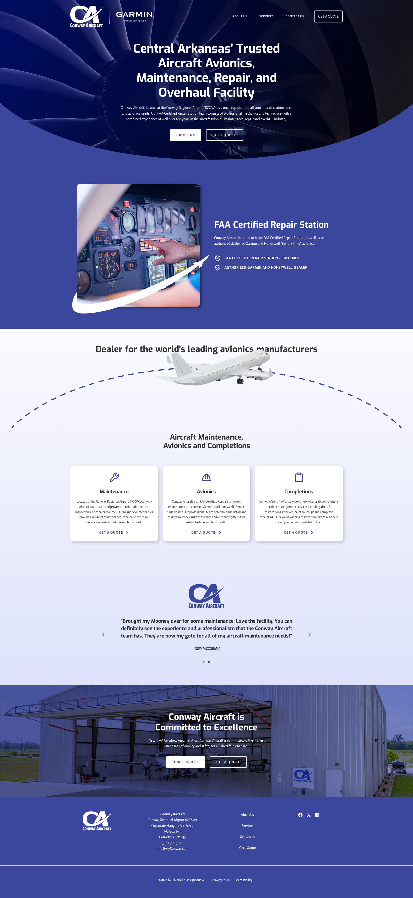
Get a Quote (247, 848)
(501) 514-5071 (172, 843)
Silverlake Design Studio (188, 880)
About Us (239, 16)
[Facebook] (300, 815)
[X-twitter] (308, 815)
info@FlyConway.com (173, 848)
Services (266, 16)
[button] (103, 634)
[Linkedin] (317, 815)
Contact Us (295, 16)
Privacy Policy (221, 880)
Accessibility (244, 880)
